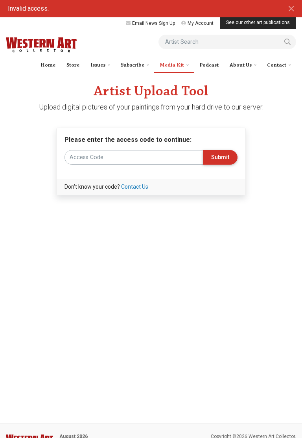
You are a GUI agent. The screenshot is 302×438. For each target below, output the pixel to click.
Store (72, 65)
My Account (201, 23)
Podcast (209, 65)
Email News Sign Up (153, 23)
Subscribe (133, 65)
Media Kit (172, 65)
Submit (220, 157)
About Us (241, 65)
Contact (277, 65)
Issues (98, 65)
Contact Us (134, 187)
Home (48, 65)
